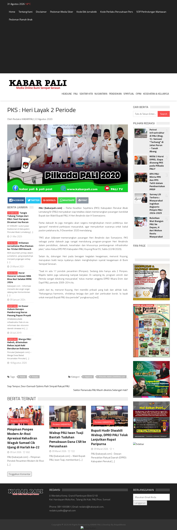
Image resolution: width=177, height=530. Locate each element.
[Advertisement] (88, 49)
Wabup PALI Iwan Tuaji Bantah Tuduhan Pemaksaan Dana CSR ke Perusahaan (67, 439)
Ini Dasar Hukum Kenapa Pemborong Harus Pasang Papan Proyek (19, 310)
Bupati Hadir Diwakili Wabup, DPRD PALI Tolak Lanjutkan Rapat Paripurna (109, 437)
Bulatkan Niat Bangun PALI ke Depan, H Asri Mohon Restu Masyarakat (156, 227)
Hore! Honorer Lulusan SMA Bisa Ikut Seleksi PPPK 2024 (19, 277)
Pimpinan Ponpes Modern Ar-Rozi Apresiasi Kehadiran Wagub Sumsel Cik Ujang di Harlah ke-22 (23, 438)
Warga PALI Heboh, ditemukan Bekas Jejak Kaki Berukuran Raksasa (19, 344)
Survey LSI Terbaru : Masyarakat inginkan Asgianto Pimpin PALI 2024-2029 (156, 204)
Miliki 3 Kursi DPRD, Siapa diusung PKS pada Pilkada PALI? (157, 162)
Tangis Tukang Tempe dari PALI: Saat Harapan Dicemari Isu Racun (18, 217)
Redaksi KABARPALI (20, 420)
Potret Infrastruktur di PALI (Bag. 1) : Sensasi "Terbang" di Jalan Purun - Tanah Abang (157, 140)
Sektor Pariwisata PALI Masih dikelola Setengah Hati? (100, 390)
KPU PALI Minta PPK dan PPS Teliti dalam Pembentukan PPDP (157, 181)
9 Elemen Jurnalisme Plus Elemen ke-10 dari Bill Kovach (20, 246)
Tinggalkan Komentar (19, 474)
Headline (88, 376)
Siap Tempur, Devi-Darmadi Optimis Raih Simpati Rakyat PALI (38, 386)
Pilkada (35, 376)
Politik (22, 376)
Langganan (140, 503)
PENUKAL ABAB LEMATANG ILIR (112, 376)
